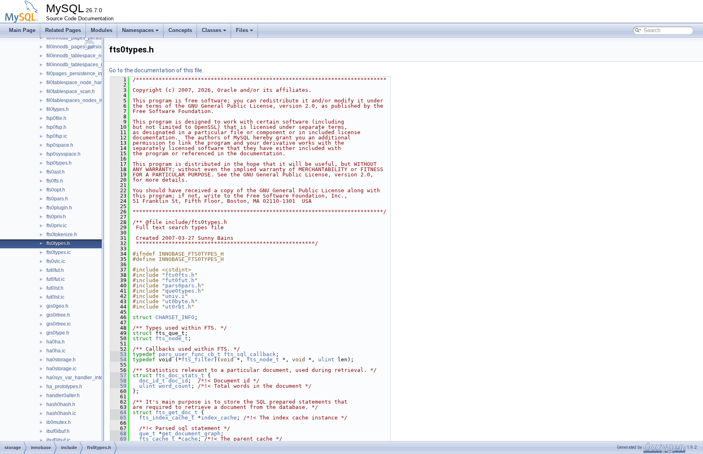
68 (118, 433)
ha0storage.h (61, 360)
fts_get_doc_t (176, 412)
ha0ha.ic (55, 351)
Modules (101, 30)
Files (242, 30)
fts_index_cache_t (166, 418)
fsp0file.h (56, 118)
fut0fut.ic (55, 279)
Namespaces (138, 30)
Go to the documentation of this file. (156, 70)
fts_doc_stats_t (179, 375)
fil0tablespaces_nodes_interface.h (84, 100)
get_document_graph (191, 433)
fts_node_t (171, 338)
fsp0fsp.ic (56, 136)
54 (118, 359)
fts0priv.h (56, 216)
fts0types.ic (58, 252)
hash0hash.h (60, 404)
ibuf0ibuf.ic (58, 440)
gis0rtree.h (58, 315)
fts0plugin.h (59, 208)
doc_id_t (152, 381)
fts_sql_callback (250, 354)
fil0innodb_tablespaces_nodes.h (82, 64)
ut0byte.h (179, 301)
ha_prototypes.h (64, 386)
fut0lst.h (54, 288)
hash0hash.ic (61, 413)
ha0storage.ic (61, 368)
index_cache (219, 418)
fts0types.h (58, 243)
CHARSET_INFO (174, 317)
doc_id (178, 381)
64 (118, 412)
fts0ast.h (55, 172)
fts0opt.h (55, 190)
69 (118, 439)
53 (118, 354)
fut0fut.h (55, 270)
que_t (147, 433)
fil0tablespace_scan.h (70, 91)
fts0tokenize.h (61, 234)
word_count (175, 386)
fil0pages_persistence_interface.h (83, 73)
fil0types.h (57, 109)
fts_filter (197, 359)
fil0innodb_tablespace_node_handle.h (89, 56)
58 (118, 381)
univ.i (175, 296)
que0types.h (183, 291)
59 (118, 386)
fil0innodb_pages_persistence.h (82, 38)
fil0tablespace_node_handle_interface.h (91, 82)
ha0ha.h (55, 342)
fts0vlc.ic (55, 261)
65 (118, 418)
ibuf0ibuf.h (58, 431)
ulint (326, 359)
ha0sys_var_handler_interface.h (82, 377)
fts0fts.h (54, 181)
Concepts (180, 30)
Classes (211, 30)
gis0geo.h (57, 306)
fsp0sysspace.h (63, 154)
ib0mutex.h (58, 422)
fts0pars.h (57, 199)
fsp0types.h (59, 163)
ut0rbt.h (178, 307)
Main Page (22, 30)
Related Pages (63, 30)
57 (118, 375)
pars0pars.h (183, 285)
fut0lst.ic (55, 297)
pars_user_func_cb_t (190, 354)
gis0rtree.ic (58, 324)
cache (189, 439)
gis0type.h (57, 333)
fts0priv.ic (56, 225)
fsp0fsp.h (56, 127)
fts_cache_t (157, 439)
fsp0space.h (59, 145)
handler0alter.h (63, 395)
